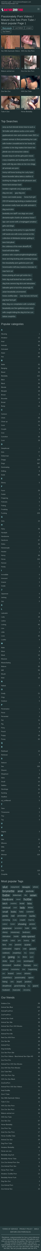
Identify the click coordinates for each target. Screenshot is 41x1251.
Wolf (20, 851)
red (12, 916)
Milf (20, 670)
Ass (20, 357)
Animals (20, 345)
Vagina (20, 831)
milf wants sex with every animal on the (18, 234)
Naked (20, 686)
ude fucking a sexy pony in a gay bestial (19, 230)
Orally (20, 693)
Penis (20, 713)
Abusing (20, 334)
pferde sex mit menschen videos (15, 152)
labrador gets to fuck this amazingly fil (18, 288)
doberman (17, 895)
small (5, 911)
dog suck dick (8, 209)
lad (33, 940)
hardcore (8, 899)
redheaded (7, 949)
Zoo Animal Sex (20, 1189)
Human (20, 563)
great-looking (19, 986)
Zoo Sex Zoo (20, 1121)
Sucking (20, 793)
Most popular (7, 28)
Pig (20, 724)
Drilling (20, 471)
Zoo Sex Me (20, 1041)
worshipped (28, 961)
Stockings (20, 789)
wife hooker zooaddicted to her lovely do (19, 143)
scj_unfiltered (20, 800)
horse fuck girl (30, 197)
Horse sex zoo (20, 1151)
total (10, 944)
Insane (20, 582)
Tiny (20, 816)
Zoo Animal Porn (20, 1185)
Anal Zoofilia (20, 1090)
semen (5, 969)
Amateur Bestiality (20, 1147)
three (25, 957)
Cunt (20, 440)
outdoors (6, 953)
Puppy (20, 735)
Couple (20, 429)
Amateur (20, 338)
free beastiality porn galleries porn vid (18, 263)
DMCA (36, 1229)
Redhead (20, 751)
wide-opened (28, 936)
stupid (19, 982)
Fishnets (20, 502)
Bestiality (20, 376)
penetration (18, 928)
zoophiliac (17, 953)
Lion (20, 628)
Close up (20, 421)
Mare (20, 651)
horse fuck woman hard (12, 185)
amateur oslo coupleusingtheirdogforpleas (19, 255)
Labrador (20, 613)
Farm (20, 490)
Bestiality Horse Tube (20, 1158)
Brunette (20, 398)
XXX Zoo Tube (20, 1117)
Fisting (20, 505)
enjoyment (15, 887)
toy (19, 957)
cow (24, 949)
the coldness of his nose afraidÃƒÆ (17, 246)
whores (27, 973)
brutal (22, 903)
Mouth (20, 674)
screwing (6, 920)
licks (29, 903)
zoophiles (13, 903)
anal (20, 891)
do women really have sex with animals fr (19, 205)
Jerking (20, 597)
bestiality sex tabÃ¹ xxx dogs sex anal (18, 213)
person (32, 924)
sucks (32, 916)
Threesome (20, 812)
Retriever (20, 755)
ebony (5, 932)
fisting (5, 982)
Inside (20, 586)
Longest (29, 28)
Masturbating (20, 663)
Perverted (20, 716)
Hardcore (20, 540)
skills (12, 982)
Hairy (20, 529)
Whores (20, 843)
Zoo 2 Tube (20, 1094)
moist (18, 961)
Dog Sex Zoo (20, 1181)
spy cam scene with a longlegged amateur (19, 222)
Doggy (20, 460)
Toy (20, 820)
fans (4, 945)
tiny (25, 953)
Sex (20, 766)
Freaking (20, 509)
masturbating (15, 969)
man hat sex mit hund (28, 296)
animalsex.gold (6, 2)
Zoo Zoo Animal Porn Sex (20, 1162)
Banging (20, 368)
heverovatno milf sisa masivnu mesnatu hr (19, 267)
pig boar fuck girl (9, 300)
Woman (20, 854)
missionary (15, 932)
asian (33, 895)
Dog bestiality (20, 1049)
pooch (33, 949)
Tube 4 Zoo (20, 1102)
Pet (20, 720)
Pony (20, 728)
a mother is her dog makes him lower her (19, 148)
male (27, 928)
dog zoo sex (7, 193)
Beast (20, 372)
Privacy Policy (25, 1229)
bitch (5, 903)
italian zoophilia (9, 316)
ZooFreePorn (20, 1015)
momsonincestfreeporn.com (22, 2)
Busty (20, 406)
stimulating (26, 990)
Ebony (20, 482)
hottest (13, 940)
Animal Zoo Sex (20, 1140)
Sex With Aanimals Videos (20, 1098)
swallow (17, 965)
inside (16, 936)
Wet (20, 839)
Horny (20, 555)
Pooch (20, 731)
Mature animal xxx (20, 1113)
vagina (17, 949)
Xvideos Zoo (20, 1003)
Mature (20, 666)
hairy (21, 912)
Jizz (20, 601)
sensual (6, 907)
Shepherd (20, 774)
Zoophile (20, 874)
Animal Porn (20, 1045)
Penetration (20, 709)
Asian (20, 353)
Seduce (20, 763)
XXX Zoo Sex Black (20, 1079)
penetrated (22, 916)
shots (5, 961)
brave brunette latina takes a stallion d (18, 176)
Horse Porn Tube (20, 1170)
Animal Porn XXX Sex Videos (20, 1087)
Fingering (20, 498)
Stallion (20, 785)
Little (20, 632)
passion (18, 945)
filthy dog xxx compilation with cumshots (19, 304)
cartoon (19, 973)
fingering (31, 920)
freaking (26, 940)
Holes (20, 544)
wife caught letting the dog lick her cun (18, 312)
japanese (7, 928)
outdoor (5, 924)
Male (20, 647)
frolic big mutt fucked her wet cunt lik (17, 279)
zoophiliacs (7, 978)
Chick (20, 418)
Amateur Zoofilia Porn (20, 1174)
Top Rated (6, 31)
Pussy (20, 739)
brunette (8, 891)
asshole (30, 891)
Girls (20, 521)
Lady (20, 617)
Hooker (20, 551)
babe (6, 895)
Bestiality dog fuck (20, 1155)
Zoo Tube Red (20, 1071)
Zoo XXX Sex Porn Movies (20, 1068)
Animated (20, 349)
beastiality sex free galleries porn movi (18, 308)
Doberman (20, 456)
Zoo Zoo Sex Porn (20, 1109)
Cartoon (20, 414)
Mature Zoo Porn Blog (20, 1232)
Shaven (20, 770)
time (23, 969)
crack (15, 907)
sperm (30, 978)
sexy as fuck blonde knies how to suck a (19, 127)
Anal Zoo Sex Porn (20, 1132)
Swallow (20, 797)
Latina (20, 621)
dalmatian (6, 936)
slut (5, 887)
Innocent (20, 578)
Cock (20, 425)
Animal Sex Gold (20, 1018)
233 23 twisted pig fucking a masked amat (19, 201)
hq (29, 986)
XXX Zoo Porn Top (20, 1075)
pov (4, 973)
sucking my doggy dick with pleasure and (19, 181)
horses (27, 965)
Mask (20, 655)
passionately (20, 978)
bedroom (26, 932)
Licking (20, 624)
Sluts (20, 778)
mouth (5, 940)
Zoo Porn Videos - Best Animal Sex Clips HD (20, 1056)
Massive (20, 659)
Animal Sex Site (20, 1022)
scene (27, 944)
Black (20, 383)
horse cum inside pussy (12, 197)
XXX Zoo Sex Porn (20, 1106)
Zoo (20, 870)
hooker (12, 924)
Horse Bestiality (20, 1124)
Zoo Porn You (20, 1128)
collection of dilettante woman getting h (18, 238)
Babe (20, 364)
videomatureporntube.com (9, 3)
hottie (28, 899)
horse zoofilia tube (10, 296)
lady (22, 907)
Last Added (19, 28)
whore (35, 887)
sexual (18, 899)
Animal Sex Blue (20, 1007)
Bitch (20, 380)
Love (20, 636)
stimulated (7, 965)
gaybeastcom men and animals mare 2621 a (20, 135)
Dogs (20, 463)
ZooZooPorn (20, 1083)
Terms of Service (10, 1229)
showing (22, 924)
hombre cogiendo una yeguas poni (17, 189)
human (32, 953)
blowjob (26, 887)
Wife (20, 847)
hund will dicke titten (11, 251)
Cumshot (20, 437)
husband (6, 990)
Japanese (20, 594)
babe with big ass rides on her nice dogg (19, 164)
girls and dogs (8, 226)
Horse (20, 559)
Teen (20, 808)
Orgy (20, 697)
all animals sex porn (11, 168)
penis (5, 916)
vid (4, 957)
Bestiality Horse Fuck (20, 1177)
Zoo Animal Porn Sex (20, 1166)
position (28, 982)
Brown (20, 395)
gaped (35, 986)
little (25, 895)
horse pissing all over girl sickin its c (17, 275)
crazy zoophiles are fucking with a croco (19, 160)
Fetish (20, 494)
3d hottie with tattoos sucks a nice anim (18, 131)
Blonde (20, 387)
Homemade (20, 548)
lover (12, 961)
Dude (20, 475)
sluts (34, 928)
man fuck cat (8, 271)
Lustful (20, 640)
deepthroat (7, 986)
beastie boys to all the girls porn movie (18, 156)
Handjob (20, 532)
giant (31, 957)
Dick (20, 452)
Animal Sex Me (20, 1030)
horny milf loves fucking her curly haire (18, 172)
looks (13, 911)
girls (19, 940)
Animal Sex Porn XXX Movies (20, 1026)
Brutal (20, 402)
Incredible (20, 574)
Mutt (20, 678)
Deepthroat (20, 448)
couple (22, 920)
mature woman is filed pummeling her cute (20, 139)
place (35, 965)
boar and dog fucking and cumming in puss (20, 259)
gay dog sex (20, 193)
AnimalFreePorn (20, 1011)
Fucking (20, 513)
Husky (20, 567)
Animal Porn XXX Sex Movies (20, 1064)
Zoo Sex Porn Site (20, 1052)
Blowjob (20, 391)
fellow (30, 908)
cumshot (30, 912)
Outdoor (20, 701)
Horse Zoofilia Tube (20, 1136)
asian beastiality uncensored (14, 292)
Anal (20, 341)
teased (10, 973)
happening (32, 969)
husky (15, 920)
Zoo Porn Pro (20, 1060)
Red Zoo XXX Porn (20, 1037)
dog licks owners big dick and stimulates (19, 283)
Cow (20, 433)
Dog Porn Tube (20, 1143)
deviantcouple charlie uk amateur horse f (19, 218)
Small (20, 781)
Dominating (20, 467)
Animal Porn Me (20, 1034)
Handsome (20, 536)
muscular (16, 990)
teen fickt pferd (8, 242)
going (11, 957)
